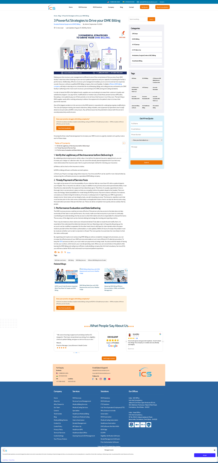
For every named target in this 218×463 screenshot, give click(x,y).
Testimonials (58, 414)
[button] (214, 450)
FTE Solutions (105, 404)
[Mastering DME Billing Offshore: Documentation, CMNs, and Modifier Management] (116, 275)
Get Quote (145, 7)
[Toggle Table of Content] (123, 143)
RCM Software (105, 401)
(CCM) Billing (135, 39)
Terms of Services (59, 433)
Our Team (57, 407)
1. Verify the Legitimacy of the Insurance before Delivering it (72, 146)
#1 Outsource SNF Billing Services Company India (157, 80)
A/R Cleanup (135, 44)
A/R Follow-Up (136, 50)
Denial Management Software (110, 439)
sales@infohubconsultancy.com (148, 2)
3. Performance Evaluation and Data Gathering (69, 150)
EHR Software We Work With (110, 426)
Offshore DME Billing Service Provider (97, 260)
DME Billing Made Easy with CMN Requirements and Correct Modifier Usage (89, 287)
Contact (131, 7)
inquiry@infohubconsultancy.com (101, 373)
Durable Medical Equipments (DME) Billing (67, 24)
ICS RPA (103, 433)
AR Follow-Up (77, 426)
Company (111, 7)
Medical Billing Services (80, 404)
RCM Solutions (97, 7)
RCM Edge (104, 429)
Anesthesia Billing (137, 61)
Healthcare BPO (78, 429)
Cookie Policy (5, 460)
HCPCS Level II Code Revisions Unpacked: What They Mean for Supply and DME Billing (66, 288)
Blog (121, 7)
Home (70, 7)
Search (151, 19)
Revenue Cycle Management (82, 401)
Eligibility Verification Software (110, 436)
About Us (57, 401)
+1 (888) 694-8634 (114, 2)
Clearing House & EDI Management (84, 436)
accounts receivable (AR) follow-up (156, 98)
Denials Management (79, 423)
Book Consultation (162, 7)
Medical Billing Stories (61, 420)
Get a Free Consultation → (65, 128)
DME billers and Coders (60, 260)
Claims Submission (78, 420)
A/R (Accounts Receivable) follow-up (135, 89)
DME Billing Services (81, 260)
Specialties (76, 410)
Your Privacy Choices (60, 439)
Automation (104, 414)
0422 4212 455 (71, 381)
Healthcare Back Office (80, 433)
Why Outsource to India (108, 410)
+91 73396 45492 (60, 381)
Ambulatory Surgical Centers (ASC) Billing (144, 55)
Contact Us (57, 423)
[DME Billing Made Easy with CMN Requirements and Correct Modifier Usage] (91, 275)
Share (68, 252)
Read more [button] (131, 349)
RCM (61, 241)
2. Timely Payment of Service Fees (66, 148)
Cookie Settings (59, 436)
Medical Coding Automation (109, 420)
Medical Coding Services (80, 407)
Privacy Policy (11, 460)
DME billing (71, 260)
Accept (205, 455)
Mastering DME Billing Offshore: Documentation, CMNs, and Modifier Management (114, 288)
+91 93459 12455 (129, 2)
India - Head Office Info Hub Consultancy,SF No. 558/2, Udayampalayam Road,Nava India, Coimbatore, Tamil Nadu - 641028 (143, 415)
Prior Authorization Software (110, 442)
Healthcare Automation (108, 423)
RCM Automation (106, 417)
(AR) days (135, 33)
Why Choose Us (59, 404)
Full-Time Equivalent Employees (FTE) (113, 407)
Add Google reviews (109, 358)
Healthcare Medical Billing (81, 414)
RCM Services (83, 7)
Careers (162, 2)
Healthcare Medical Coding (81, 417)
